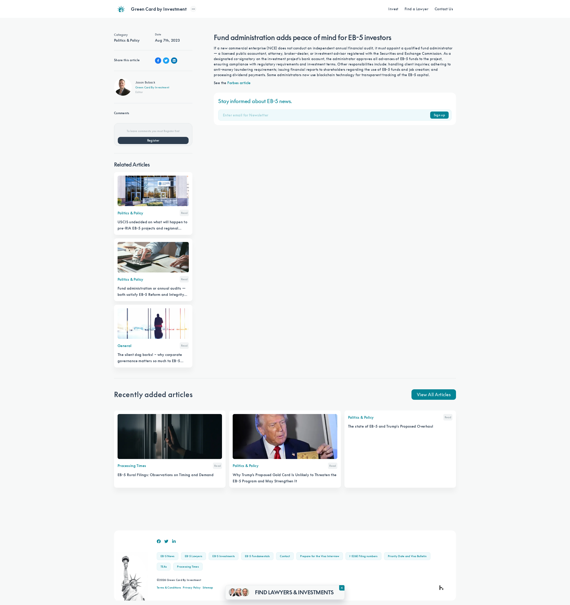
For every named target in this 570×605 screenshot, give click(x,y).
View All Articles (434, 394)
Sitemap (208, 587)
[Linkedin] (174, 541)
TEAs (164, 566)
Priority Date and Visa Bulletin (407, 556)
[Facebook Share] (158, 60)
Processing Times (188, 566)
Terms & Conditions (169, 587)
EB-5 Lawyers (193, 556)
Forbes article (239, 83)
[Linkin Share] (174, 60)
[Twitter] (166, 541)
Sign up (439, 115)
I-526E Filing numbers (363, 556)
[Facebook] (159, 541)
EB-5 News (168, 556)
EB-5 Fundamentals (257, 556)
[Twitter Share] (166, 60)
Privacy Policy (192, 587)
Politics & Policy (127, 40)
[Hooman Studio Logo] (441, 588)
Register (153, 140)
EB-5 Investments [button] (223, 556)
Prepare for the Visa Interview (319, 556)
